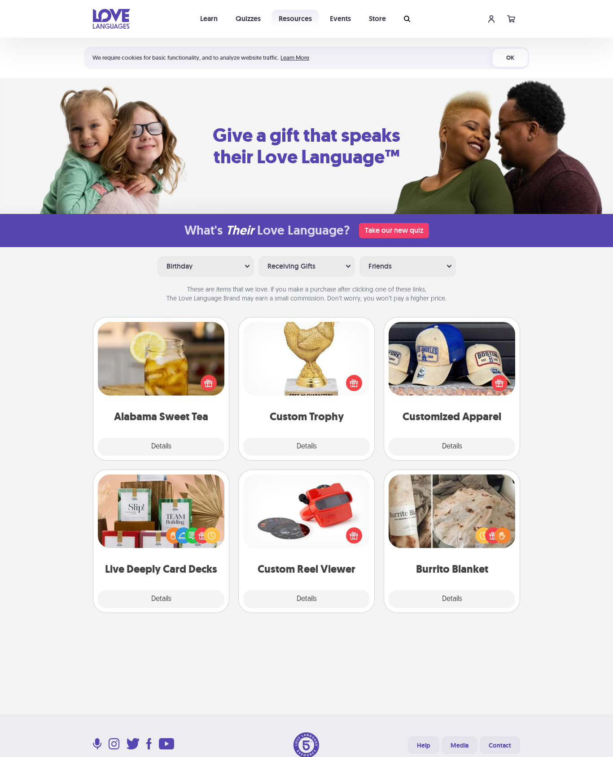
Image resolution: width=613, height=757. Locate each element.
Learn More (294, 57)
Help (423, 745)
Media (460, 745)
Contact (500, 745)
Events (340, 18)
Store (377, 18)
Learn (209, 18)
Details (161, 446)
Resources (295, 18)
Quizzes (248, 18)
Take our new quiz (394, 230)
